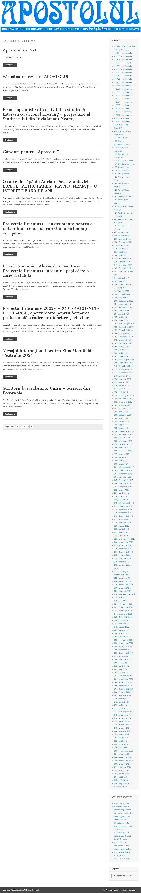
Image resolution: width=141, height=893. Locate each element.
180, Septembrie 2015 (124, 399)
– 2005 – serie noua (123, 105)
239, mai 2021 (120, 597)
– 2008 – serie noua (123, 115)
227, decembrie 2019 (123, 552)
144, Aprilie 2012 (121, 278)
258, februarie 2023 (122, 659)
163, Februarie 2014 (123, 343)
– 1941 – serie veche (123, 76)
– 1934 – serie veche (123, 53)
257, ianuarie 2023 (122, 656)
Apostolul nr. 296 (121, 803)
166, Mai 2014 (120, 353)
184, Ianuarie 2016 (122, 412)
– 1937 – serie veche (123, 63)
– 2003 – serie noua (123, 99)
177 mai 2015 (120, 389)
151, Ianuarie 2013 (122, 304)
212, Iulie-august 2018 (124, 503)
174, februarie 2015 (122, 379)
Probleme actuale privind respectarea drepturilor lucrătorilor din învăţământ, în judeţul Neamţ (123, 813)
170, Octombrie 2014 (123, 366)
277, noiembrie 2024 (123, 721)
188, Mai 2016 (120, 425)
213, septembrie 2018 (123, 506)
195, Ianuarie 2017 (122, 447)
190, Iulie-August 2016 (124, 431)
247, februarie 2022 (122, 623)
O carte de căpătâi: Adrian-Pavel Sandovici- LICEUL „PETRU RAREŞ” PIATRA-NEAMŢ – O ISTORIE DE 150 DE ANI (50, 186)
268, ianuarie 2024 (122, 692)
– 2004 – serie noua (123, 102)
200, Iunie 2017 (121, 464)
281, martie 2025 (121, 734)
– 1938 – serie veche (123, 66)
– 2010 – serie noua (123, 121)
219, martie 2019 (121, 526)
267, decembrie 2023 (123, 689)
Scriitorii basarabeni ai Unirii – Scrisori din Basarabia (46, 390)
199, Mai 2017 (120, 460)
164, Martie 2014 (121, 346)
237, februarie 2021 (122, 591)
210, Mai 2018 (120, 496)
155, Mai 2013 (120, 317)
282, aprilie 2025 (121, 738)
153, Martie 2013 (121, 310)
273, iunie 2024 (121, 708)
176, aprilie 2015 (121, 386)
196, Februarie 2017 (123, 451)
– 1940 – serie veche (123, 72)
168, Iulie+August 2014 (124, 359)
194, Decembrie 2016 (123, 444)
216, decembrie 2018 (123, 516)
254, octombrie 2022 (123, 646)
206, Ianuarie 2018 (122, 483)
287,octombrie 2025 (123, 754)
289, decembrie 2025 (123, 761)
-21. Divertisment (121, 235)
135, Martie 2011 (121, 245)
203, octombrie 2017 (123, 474)
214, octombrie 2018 (123, 509)
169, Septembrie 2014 (124, 363)
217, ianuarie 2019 (122, 519)
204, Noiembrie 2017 (123, 477)
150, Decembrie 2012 (123, 301)
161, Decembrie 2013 (123, 337)
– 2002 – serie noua (123, 95)
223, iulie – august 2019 (124, 539)
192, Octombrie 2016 (123, 438)
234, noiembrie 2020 (123, 581)
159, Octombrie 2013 (123, 330)
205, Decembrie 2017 (123, 480)
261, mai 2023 (120, 669)
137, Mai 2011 (120, 252)
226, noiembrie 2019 (123, 549)
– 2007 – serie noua (123, 112)
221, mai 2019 (120, 532)
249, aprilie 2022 (121, 630)
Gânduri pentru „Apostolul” (31, 151)
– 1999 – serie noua (123, 85)
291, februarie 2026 (122, 767)
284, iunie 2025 (121, 744)
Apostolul (19, 890)
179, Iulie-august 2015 (124, 395)
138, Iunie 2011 (121, 255)
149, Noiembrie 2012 (123, 297)
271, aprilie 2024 (121, 702)
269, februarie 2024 (122, 695)
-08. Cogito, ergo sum (123, 167)
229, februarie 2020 (122, 558)
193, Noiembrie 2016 (123, 441)
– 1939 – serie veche (123, 69)
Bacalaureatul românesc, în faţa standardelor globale (123, 845)
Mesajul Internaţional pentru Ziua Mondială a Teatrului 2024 (49, 353)
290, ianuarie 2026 (122, 764)
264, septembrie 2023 (123, 679)
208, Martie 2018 (121, 490)
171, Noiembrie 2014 (123, 369)
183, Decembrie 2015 (123, 408)
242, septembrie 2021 (123, 607)
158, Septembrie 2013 (124, 327)
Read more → (10, 65)
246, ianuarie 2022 (122, 620)
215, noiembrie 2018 (123, 513)
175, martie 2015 (121, 382)
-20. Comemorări (121, 232)
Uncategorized (120, 787)
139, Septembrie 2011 (123, 258)
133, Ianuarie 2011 (122, 239)
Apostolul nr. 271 (20, 50)
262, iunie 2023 (121, 672)
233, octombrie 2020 (123, 578)
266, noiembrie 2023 (123, 685)
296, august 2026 (121, 783)
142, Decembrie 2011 (123, 268)
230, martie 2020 (121, 562)
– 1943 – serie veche (123, 82)
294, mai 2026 (120, 777)
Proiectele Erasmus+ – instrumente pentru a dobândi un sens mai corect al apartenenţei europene (48, 228)
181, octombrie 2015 (123, 402)
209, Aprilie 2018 (121, 493)
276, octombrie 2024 (123, 718)
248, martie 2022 (121, 627)
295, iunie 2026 (121, 780)
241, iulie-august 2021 (124, 604)
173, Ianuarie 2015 (122, 376)
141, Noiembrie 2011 (123, 265)
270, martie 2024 (121, 699)
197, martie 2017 (121, 454)
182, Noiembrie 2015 (123, 405)
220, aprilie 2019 (121, 529)
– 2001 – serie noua (123, 92)
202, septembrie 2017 (123, 470)
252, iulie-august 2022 (124, 640)
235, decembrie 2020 (123, 584)
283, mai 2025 (120, 741)
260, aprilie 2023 (121, 666)
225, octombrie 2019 (123, 545)
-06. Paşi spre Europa (123, 161)
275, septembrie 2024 (123, 715)
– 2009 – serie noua (123, 118)
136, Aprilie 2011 (121, 249)
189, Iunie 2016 (121, 428)
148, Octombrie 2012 (123, 294)
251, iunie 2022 (121, 637)
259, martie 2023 (121, 663)
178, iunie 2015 (121, 392)
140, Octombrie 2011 (123, 262)
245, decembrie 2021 (123, 617)
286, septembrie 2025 (123, 751)
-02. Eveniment (120, 138)
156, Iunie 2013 (121, 320)
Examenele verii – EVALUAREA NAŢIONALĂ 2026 (122, 855)
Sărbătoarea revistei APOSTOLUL (36, 76)
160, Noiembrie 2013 (123, 333)
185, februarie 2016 (122, 415)
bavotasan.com (132, 890)
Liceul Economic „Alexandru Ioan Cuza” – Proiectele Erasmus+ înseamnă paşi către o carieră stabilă (46, 271)
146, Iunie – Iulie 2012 (124, 284)
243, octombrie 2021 (123, 611)
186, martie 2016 (121, 418)
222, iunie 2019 (121, 536)
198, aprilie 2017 (121, 457)
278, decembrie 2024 (123, 725)
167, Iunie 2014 (121, 356)
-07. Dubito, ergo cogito (124, 164)
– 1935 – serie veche (123, 56)
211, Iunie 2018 (121, 500)
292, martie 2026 (121, 770)
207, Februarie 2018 (123, 487)
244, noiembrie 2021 (123, 614)
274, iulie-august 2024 (124, 712)
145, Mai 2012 (120, 281)
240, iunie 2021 (121, 601)
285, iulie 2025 (120, 747)
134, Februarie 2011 (123, 242)
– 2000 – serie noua (123, 89)
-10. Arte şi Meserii (122, 174)
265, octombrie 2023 (123, 682)
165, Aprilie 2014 (121, 350)
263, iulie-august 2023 (124, 676)
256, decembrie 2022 (123, 653)
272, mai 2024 (120, 705)
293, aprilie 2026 (121, 774)
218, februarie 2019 (122, 522)
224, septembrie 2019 (123, 542)
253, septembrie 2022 (123, 643)
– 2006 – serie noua (123, 108)
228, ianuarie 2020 (122, 555)
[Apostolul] (70, 16)
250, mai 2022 (120, 633)
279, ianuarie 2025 (122, 728)
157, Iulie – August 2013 (124, 324)
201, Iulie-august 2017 (124, 467)
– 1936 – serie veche (123, 59)
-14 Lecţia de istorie (122, 196)
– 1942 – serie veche (123, 79)
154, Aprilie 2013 (121, 314)
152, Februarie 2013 (123, 307)
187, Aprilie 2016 (121, 421)
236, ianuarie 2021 (122, 588)
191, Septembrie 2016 (124, 434)
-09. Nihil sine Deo (122, 170)
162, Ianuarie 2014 (122, 340)
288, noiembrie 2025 (123, 757)
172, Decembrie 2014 (123, 372)
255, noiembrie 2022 (123, 650)
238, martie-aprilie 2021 (124, 594)
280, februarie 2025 (122, 731)
